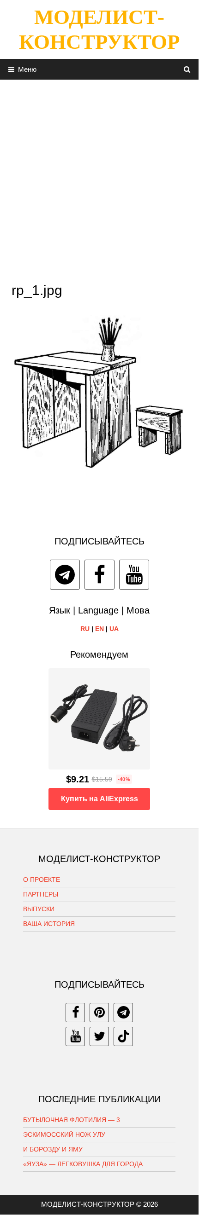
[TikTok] (123, 1036)
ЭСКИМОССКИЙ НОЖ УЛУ (64, 1134)
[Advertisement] (99, 179)
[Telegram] (65, 575)
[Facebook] (99, 575)
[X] (99, 1036)
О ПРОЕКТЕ (41, 879)
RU (85, 628)
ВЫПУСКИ (38, 909)
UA (114, 628)
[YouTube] (134, 575)
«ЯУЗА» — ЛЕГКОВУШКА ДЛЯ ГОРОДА (83, 1164)
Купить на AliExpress (99, 799)
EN (99, 628)
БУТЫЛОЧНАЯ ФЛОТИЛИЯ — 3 (71, 1119)
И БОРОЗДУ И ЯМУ (53, 1149)
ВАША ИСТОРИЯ (49, 923)
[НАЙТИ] (187, 69)
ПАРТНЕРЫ (40, 894)
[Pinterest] (99, 1012)
